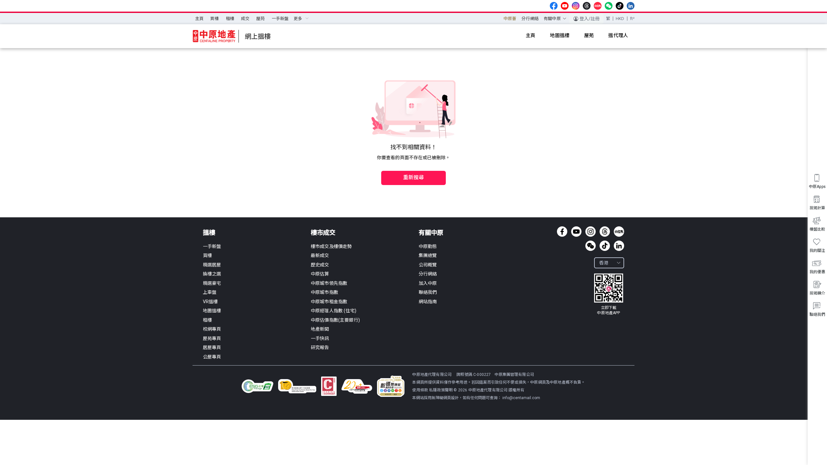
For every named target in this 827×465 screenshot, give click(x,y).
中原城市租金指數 (329, 301)
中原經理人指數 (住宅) (333, 310)
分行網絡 (530, 18)
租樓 (230, 18)
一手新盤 (280, 18)
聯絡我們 (428, 292)
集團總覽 (428, 255)
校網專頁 (212, 329)
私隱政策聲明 (441, 390)
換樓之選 (212, 273)
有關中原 (431, 232)
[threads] (587, 6)
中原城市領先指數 (329, 283)
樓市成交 (323, 232)
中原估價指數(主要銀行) (335, 320)
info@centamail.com (521, 398)
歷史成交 (320, 264)
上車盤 (209, 292)
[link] (608, 294)
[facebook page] (554, 6)
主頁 (199, 18)
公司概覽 (428, 264)
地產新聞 (320, 329)
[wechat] (608, 6)
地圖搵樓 (212, 310)
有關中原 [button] (552, 18)
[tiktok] (619, 6)
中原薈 (510, 18)
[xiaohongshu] (598, 6)
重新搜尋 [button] (413, 177)
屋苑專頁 (212, 338)
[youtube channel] (565, 6)
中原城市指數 (324, 292)
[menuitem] (199, 19)
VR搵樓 (210, 301)
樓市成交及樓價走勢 (331, 246)
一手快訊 (320, 338)
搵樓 (209, 232)
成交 (245, 18)
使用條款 (420, 390)
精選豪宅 (212, 283)
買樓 (214, 18)
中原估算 (320, 273)
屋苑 (260, 18)
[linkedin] (630, 6)
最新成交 (320, 255)
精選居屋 (212, 264)
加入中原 (428, 283)
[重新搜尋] (413, 164)
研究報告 (320, 347)
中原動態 (428, 246)
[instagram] (576, 6)
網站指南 (428, 301)
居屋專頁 (212, 347)
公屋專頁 (212, 356)
